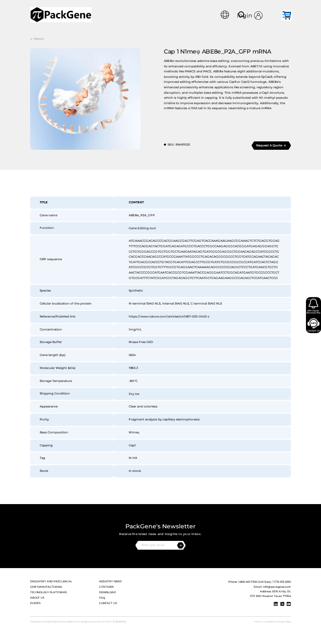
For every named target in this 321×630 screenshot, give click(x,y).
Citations (106, 587)
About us (37, 597)
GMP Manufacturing (46, 587)
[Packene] (61, 14)
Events (35, 603)
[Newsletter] (180, 545)
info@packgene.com (277, 587)
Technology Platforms (48, 592)
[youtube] (289, 604)
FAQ (102, 597)
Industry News (110, 581)
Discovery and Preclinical (51, 581)
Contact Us (108, 603)
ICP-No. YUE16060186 (113, 621)
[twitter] (282, 604)
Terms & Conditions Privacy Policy (272, 621)
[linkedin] (276, 604)
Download (107, 592)
